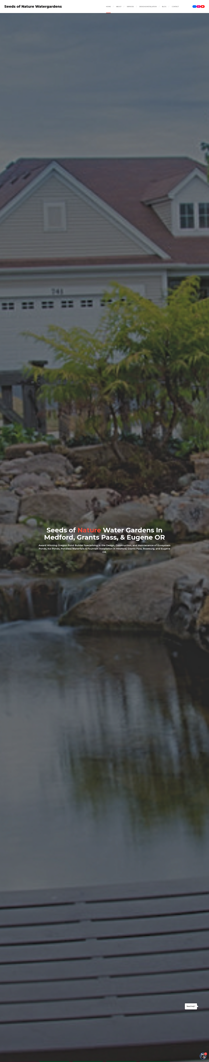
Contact (175, 6)
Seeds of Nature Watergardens (33, 6)
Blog (164, 6)
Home (108, 6)
